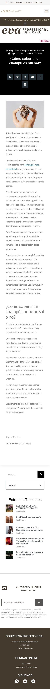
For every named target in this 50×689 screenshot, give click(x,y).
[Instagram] (33, 681)
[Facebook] (17, 681)
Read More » (20, 511)
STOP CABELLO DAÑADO (28, 517)
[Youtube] (25, 681)
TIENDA (44, 40)
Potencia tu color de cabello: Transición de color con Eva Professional (30, 541)
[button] (46, 11)
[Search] (41, 474)
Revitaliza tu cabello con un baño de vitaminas (29, 553)
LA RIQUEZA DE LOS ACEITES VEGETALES (26, 506)
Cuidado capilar (22, 50)
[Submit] (39, 602)
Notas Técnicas (37, 50)
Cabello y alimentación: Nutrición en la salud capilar (29, 528)
